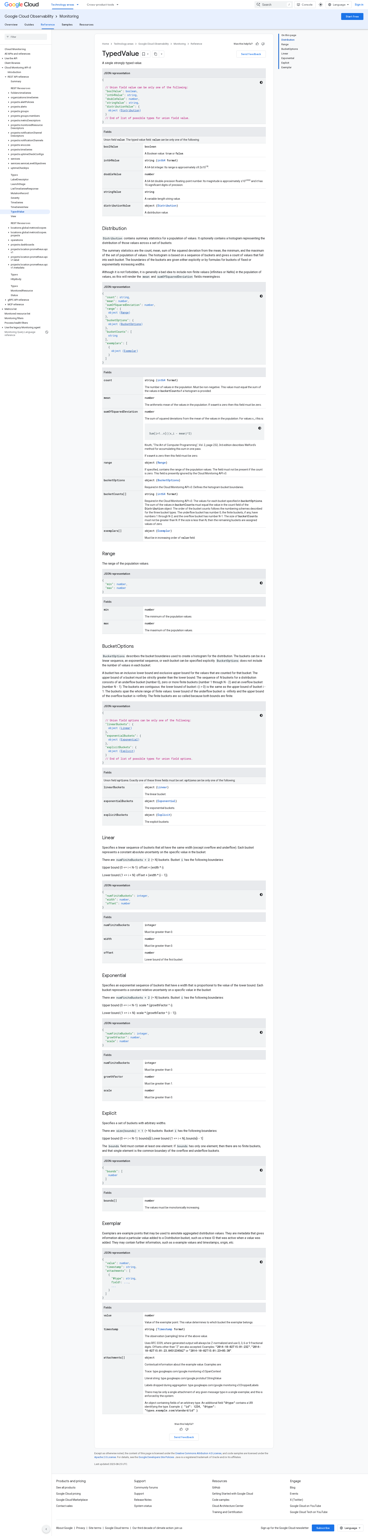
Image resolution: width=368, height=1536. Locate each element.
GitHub (216, 1487)
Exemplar (130, 351)
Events (294, 1493)
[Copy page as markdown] (155, 54)
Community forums (146, 1487)
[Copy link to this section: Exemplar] (125, 1224)
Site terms (95, 1527)
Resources (87, 24)
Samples (67, 24)
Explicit (127, 751)
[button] (25, 58)
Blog (292, 1487)
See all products (66, 1487)
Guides (29, 24)
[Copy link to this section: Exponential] (130, 976)
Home (105, 43)
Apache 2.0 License (105, 1457)
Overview (11, 24)
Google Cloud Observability (29, 16)
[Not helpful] (263, 44)
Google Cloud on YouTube (305, 1505)
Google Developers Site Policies (156, 1457)
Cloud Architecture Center (228, 1505)
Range (125, 312)
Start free (352, 16)
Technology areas (62, 4)
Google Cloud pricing (68, 1493)
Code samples (220, 1499)
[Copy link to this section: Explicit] (120, 1113)
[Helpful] (257, 44)
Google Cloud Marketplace (72, 1499)
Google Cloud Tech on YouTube (309, 1512)
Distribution (130, 110)
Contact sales (64, 1505)
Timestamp (164, 1329)
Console (307, 4)
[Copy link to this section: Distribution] (130, 229)
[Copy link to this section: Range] (119, 554)
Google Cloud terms (117, 1527)
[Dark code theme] (261, 82)
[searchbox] (26, 37)
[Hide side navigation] (46, 1529)
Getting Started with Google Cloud (232, 1493)
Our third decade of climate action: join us (157, 1527)
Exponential (129, 739)
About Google (64, 1527)
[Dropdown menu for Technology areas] (78, 4)
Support (139, 1493)
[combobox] (274, 4)
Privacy (80, 1527)
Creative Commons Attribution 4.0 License (198, 1453)
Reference (48, 24)
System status (143, 1505)
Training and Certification (227, 1512)
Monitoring (69, 16)
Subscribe (323, 1528)
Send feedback (251, 54)
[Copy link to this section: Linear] (118, 838)
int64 (161, 160)
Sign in (359, 4)
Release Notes (143, 1499)
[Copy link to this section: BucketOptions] (137, 646)
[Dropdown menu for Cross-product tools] (118, 4)
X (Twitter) (296, 1499)
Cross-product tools (100, 4)
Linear (125, 728)
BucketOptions (131, 324)
